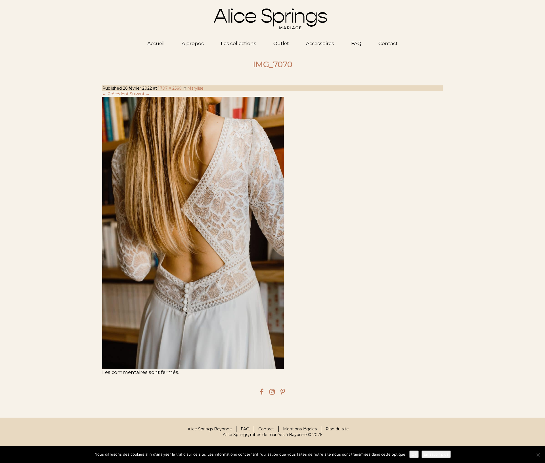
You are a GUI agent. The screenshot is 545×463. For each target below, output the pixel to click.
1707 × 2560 (170, 88)
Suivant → (140, 93)
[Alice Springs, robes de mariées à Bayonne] (270, 19)
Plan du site (337, 429)
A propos (193, 43)
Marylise (195, 88)
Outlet (281, 43)
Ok (414, 454)
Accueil (156, 43)
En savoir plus (436, 454)
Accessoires (320, 43)
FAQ (356, 43)
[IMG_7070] (272, 233)
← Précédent (115, 93)
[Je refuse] (538, 455)
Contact (388, 43)
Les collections (238, 43)
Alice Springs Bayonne (210, 429)
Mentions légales (300, 429)
